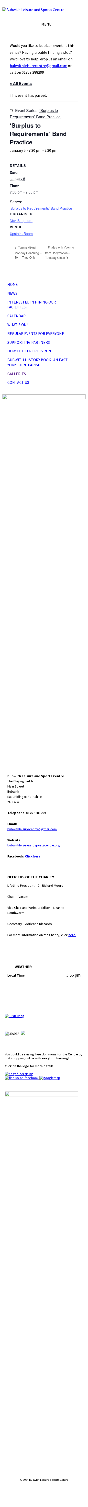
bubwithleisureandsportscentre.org (33, 845)
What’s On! (17, 324)
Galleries (16, 373)
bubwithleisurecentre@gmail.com (38, 65)
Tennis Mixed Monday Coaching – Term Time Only (28, 252)
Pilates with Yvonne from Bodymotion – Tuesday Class (59, 252)
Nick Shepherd (21, 220)
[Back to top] (44, 1492)
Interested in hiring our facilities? (31, 305)
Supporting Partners (28, 342)
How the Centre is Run (29, 350)
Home (12, 284)
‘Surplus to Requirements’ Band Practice (41, 208)
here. (72, 935)
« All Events (21, 83)
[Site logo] (33, 9)
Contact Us (18, 382)
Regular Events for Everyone (35, 333)
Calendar (16, 315)
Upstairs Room (21, 233)
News (12, 293)
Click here (33, 856)
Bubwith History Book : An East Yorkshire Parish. (37, 362)
